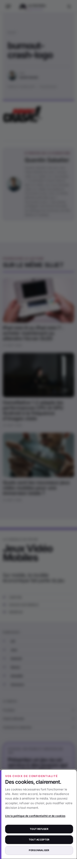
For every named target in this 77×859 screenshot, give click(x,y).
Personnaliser (39, 850)
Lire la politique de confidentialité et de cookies (35, 815)
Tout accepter (39, 839)
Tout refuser (39, 828)
